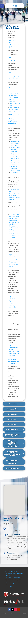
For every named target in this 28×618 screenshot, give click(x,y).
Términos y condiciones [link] (11, 571)
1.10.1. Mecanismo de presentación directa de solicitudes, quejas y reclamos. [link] (14, 302)
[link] (2, 6)
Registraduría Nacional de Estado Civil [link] (15, 157)
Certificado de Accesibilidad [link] (13, 579)
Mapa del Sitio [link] (9, 587)
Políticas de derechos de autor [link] (13, 577)
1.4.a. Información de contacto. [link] (14, 90)
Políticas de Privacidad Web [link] (13, 581)
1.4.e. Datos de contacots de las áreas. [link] (14, 109)
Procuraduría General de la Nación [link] (15, 163)
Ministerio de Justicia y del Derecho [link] (15, 143)
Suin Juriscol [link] (15, 172)
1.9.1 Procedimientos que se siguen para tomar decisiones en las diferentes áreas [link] (14, 260)
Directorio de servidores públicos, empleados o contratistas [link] (13, 119)
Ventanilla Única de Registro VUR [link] (15, 168)
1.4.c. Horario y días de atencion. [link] (14, 99)
